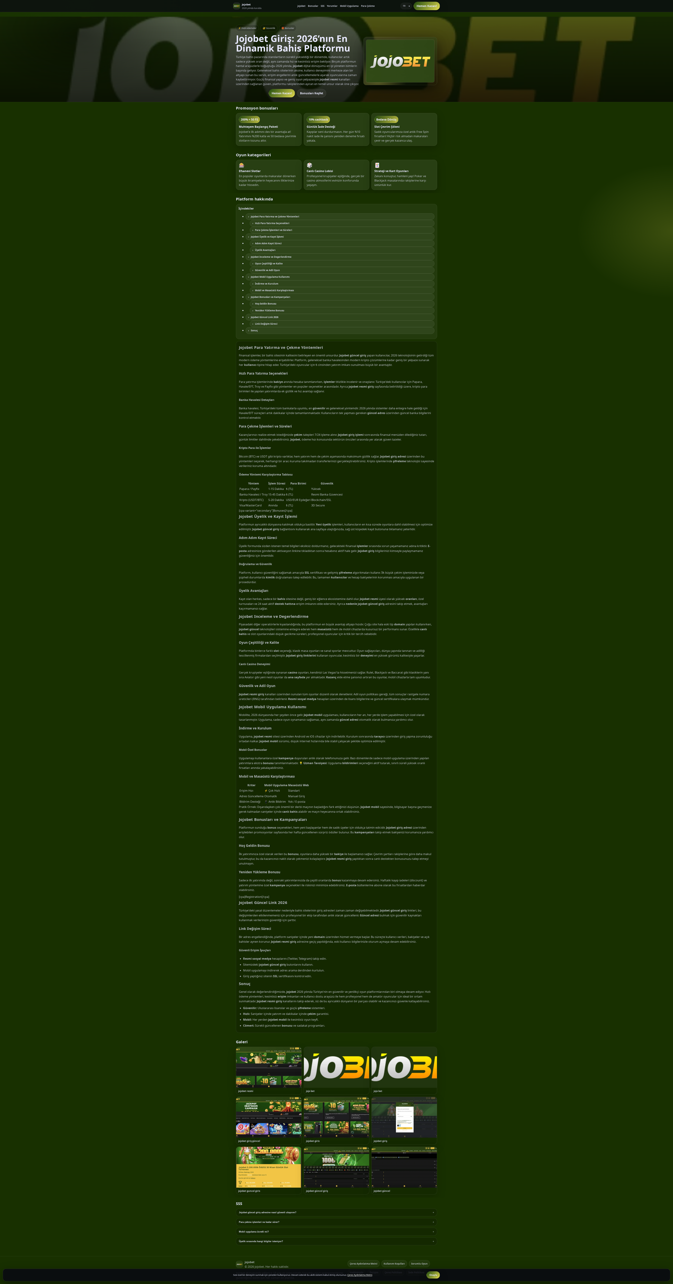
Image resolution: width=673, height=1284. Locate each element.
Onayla (433, 1275)
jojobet (301, 6)
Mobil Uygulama (349, 6)
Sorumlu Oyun (419, 1263)
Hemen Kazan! (427, 6)
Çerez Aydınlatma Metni (363, 1263)
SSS (322, 6)
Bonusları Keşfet (311, 93)
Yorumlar (332, 6)
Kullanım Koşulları (394, 1263)
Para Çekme (368, 6)
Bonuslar (313, 6)
